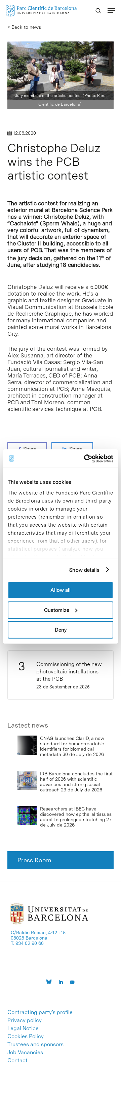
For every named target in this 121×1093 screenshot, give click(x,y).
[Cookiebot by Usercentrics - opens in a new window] (85, 458)
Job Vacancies (25, 1052)
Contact (17, 1060)
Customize (56, 610)
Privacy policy (24, 1020)
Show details (84, 570)
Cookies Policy (25, 1036)
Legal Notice (23, 1028)
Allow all (60, 590)
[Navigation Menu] (111, 10)
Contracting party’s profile (40, 1012)
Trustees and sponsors (35, 1044)
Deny (61, 630)
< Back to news (24, 27)
